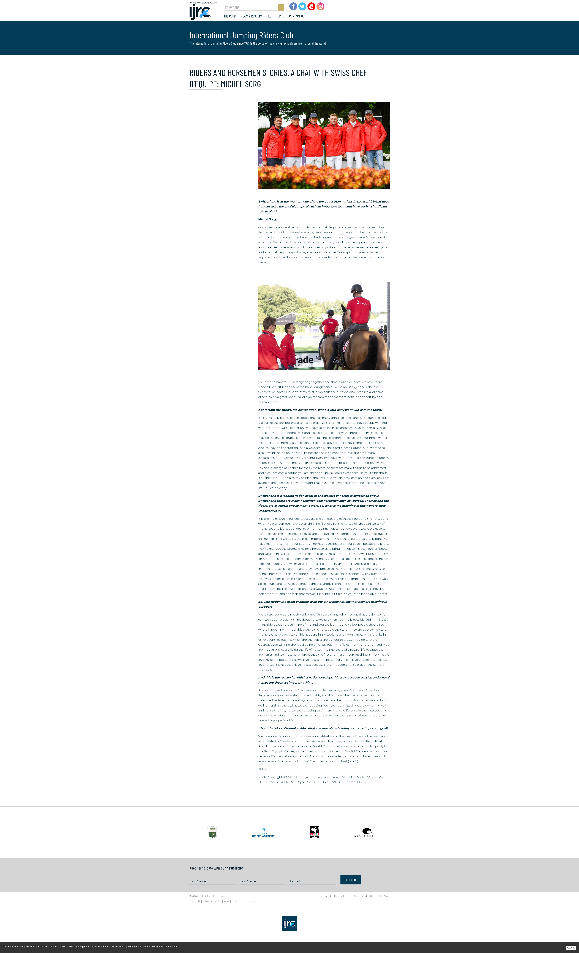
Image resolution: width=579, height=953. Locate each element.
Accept (570, 947)
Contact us (296, 16)
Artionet (348, 896)
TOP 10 (280, 16)
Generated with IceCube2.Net (372, 896)
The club (230, 16)
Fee (269, 16)
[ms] (324, 145)
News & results (251, 16)
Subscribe (351, 880)
